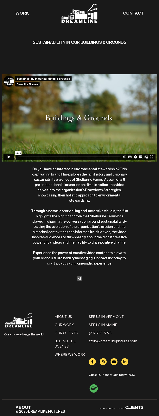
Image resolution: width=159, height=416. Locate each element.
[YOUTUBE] (114, 361)
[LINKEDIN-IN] (124, 361)
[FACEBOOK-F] (92, 361)
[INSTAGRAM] (103, 361)
